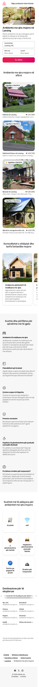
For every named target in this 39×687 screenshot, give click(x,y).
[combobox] (18, 45)
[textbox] (10, 53)
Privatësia (14, 677)
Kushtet (23, 677)
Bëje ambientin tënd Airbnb (22, 3)
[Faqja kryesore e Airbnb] (4, 3)
